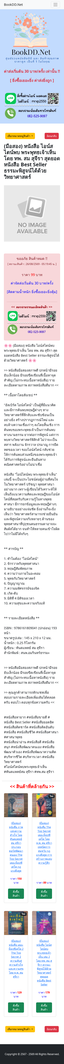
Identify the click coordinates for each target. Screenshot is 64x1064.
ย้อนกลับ (52, 136)
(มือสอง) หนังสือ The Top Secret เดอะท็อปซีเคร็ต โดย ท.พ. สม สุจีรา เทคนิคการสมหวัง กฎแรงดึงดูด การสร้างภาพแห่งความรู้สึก (44, 843)
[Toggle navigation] (55, 4)
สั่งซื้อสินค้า (16, 893)
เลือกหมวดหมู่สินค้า (19, 136)
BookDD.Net (13, 4)
